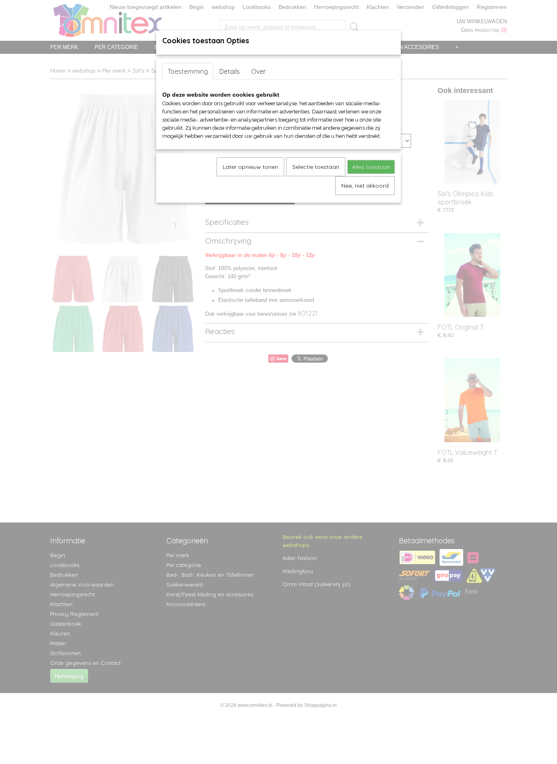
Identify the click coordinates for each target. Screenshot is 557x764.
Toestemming (188, 71)
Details (229, 71)
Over (258, 71)
